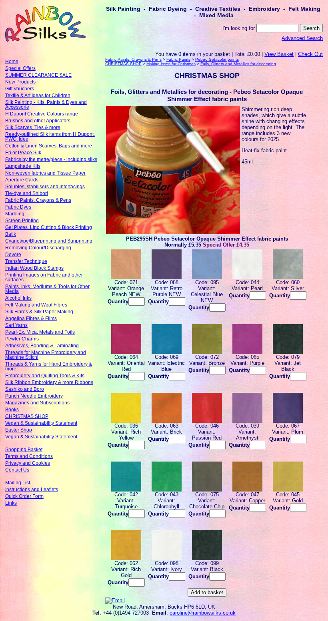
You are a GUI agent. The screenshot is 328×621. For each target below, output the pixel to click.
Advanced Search (302, 38)
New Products (20, 82)
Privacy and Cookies (27, 463)
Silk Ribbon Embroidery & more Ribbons (49, 382)
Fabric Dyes (18, 207)
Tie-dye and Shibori (26, 193)
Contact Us (17, 470)
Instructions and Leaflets (31, 489)
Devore (13, 254)
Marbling (14, 213)
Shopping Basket (23, 449)
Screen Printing (22, 220)
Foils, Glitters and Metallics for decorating (238, 64)
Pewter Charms (22, 338)
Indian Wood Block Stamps (34, 268)
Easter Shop (18, 430)
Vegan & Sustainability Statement (41, 423)
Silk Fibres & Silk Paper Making (39, 311)
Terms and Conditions (29, 456)
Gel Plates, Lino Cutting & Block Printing (48, 227)
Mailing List (17, 482)
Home (11, 61)
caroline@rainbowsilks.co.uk (203, 613)
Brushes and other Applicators (37, 120)
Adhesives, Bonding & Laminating (42, 345)
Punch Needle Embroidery (34, 396)
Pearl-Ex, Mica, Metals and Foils (40, 332)
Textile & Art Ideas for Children (37, 95)
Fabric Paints (178, 59)
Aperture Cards (21, 179)
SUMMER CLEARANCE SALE (38, 75)
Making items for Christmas (171, 64)
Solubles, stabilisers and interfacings (45, 186)
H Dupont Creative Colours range (41, 113)
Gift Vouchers (19, 88)
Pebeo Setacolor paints (217, 59)
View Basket (279, 54)
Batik (10, 234)
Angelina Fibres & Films (31, 318)
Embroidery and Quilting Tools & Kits (44, 375)
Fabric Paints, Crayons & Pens (38, 200)
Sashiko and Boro (24, 389)
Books (12, 409)
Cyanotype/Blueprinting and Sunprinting (48, 241)
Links (11, 503)
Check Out (310, 54)
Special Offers (20, 68)
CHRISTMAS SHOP (26, 416)
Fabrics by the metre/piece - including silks (51, 159)
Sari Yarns (16, 325)
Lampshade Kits (22, 166)
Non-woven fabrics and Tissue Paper (45, 173)
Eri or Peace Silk (23, 152)
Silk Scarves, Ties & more (32, 127)
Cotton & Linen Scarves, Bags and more (48, 145)
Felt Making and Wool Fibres (36, 305)
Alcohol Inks (18, 298)
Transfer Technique (26, 261)
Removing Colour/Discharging (38, 247)
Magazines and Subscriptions (37, 402)
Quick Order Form (24, 496)
